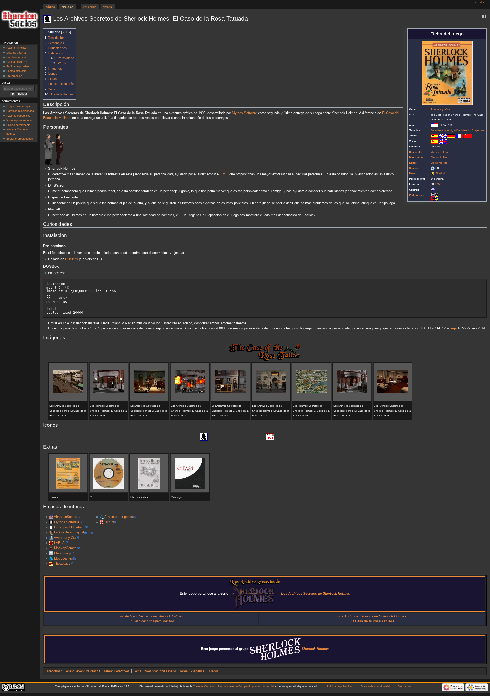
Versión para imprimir (19, 120)
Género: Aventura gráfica (82, 671)
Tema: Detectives (117, 671)
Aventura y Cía (65, 538)
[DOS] (435, 196)
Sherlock (440, 173)
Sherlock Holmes (315, 649)
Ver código (89, 6)
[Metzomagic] (51, 553)
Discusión (67, 6)
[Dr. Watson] (59, 149)
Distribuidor (416, 157)
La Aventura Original (69, 532)
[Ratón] (433, 189)
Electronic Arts (439, 157)
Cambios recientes (18, 57)
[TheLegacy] (51, 563)
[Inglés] (443, 135)
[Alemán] (451, 135)
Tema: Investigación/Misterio (154, 671)
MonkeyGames (65, 548)
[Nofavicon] (51, 527)
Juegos (213, 671)
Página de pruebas (18, 66)
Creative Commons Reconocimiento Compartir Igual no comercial (233, 686)
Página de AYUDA (17, 61)
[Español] (434, 135)
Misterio (465, 130)
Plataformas (416, 195)
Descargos (404, 686)
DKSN (109, 522)
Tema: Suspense (191, 671)
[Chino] (468, 135)
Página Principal (16, 47)
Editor (412, 162)
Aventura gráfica (440, 109)
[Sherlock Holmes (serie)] (275, 649)
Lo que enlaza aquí (18, 106)
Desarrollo (415, 152)
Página (50, 6)
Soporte (414, 168)
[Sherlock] (433, 173)
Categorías (53, 671)
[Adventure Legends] (102, 517)
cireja (453, 328)
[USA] (434, 124)
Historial (107, 6)
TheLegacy (62, 563)
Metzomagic (63, 553)
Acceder (479, 2)
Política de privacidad (340, 686)
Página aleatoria (16, 70)
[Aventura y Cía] (51, 538)
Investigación (452, 130)
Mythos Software (440, 152)
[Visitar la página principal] (20, 20)
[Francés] (459, 135)
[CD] (433, 168)
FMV (438, 184)
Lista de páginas (16, 52)
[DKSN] (102, 522)
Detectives (437, 130)
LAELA (59, 543)
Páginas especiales (18, 115)
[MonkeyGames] (51, 548)
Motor (412, 173)
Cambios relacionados (20, 111)
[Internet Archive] (51, 522)
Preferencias (14, 75)
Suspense (478, 130)
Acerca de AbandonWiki (375, 686)
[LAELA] (51, 543)
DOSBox (71, 259)
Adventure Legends (118, 517)
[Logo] (264, 352)
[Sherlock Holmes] (49, 149)
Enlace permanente (18, 124)
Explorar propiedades (19, 138)
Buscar (6, 82)
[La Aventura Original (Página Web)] (51, 532)
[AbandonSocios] (51, 517)
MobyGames (63, 558)
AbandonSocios (65, 517)
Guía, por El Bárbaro (69, 527)
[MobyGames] (51, 558)
